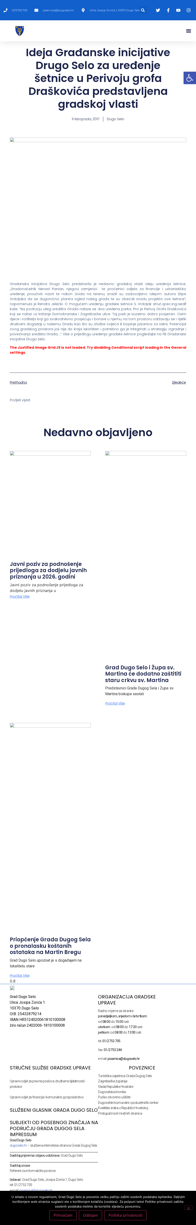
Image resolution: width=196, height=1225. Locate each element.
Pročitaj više (20, 596)
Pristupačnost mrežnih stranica (120, 1113)
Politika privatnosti (125, 1215)
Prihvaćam (63, 1215)
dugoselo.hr (18, 1145)
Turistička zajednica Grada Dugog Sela (125, 1076)
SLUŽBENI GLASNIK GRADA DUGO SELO (54, 1110)
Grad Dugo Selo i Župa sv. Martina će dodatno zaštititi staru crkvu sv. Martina (143, 674)
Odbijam (90, 1215)
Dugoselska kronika (112, 1092)
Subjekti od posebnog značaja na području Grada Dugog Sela (54, 1125)
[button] (143, 10)
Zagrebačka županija (112, 1081)
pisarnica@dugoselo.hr (36, 1190)
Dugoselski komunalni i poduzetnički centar (128, 1103)
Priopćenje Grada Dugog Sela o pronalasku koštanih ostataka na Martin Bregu (50, 946)
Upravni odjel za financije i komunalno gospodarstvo (46, 1097)
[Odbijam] (188, 1208)
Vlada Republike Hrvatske (115, 1087)
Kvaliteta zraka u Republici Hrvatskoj (123, 1108)
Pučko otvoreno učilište (114, 1097)
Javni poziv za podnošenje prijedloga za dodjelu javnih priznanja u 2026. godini (48, 570)
